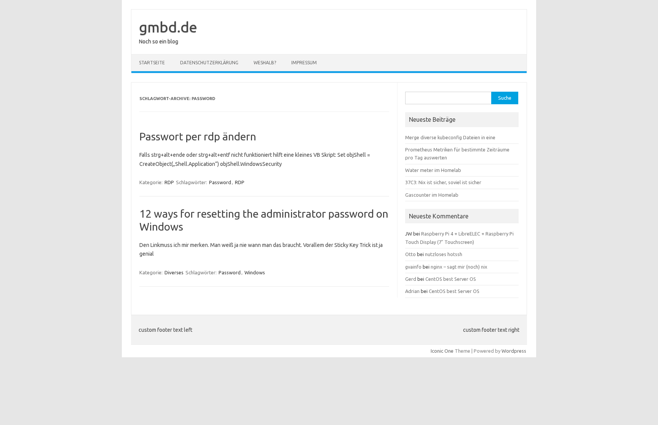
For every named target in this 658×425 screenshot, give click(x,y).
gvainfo (413, 266)
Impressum (304, 62)
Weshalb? (265, 62)
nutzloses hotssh (443, 254)
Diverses (174, 272)
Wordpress (513, 350)
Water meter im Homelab (433, 170)
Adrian (412, 291)
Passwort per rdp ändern (197, 136)
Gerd (410, 279)
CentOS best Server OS (450, 279)
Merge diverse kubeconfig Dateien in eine (450, 137)
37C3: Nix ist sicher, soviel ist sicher (443, 182)
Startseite (152, 62)
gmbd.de (168, 27)
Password (220, 182)
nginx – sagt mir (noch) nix (459, 266)
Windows (254, 272)
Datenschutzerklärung (209, 62)
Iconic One (442, 350)
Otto (410, 254)
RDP (169, 182)
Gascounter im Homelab (431, 194)
